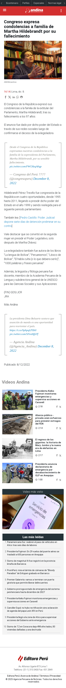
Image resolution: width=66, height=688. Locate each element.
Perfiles (25, 3)
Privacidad (55, 676)
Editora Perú (13, 676)
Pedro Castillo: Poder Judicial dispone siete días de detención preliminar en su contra (32, 221)
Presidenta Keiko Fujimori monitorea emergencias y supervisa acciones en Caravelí (47, 397)
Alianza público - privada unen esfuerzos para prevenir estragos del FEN (48, 419)
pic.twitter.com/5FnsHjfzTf (24, 334)
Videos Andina (15, 382)
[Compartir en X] (60, 406)
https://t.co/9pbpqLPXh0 (23, 330)
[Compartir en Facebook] (57, 406)
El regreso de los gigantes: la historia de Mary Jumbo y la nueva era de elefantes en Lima (48, 445)
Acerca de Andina (29, 676)
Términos (44, 676)
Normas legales (56, 3)
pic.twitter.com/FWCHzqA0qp (26, 166)
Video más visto (33, 491)
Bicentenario (12, 3)
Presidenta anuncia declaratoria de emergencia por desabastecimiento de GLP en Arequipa (47, 470)
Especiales (39, 3)
